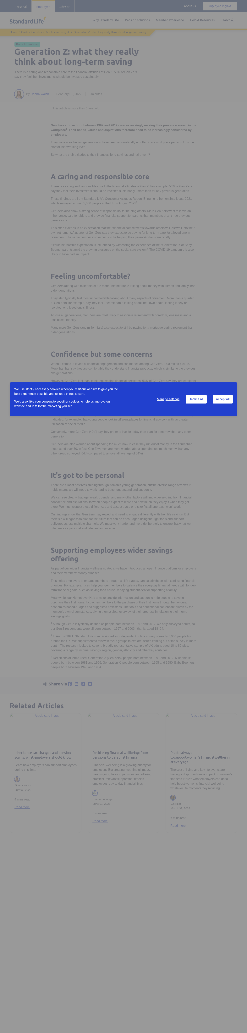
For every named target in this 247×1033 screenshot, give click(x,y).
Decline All (196, 399)
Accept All (223, 399)
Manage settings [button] (168, 399)
